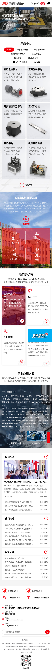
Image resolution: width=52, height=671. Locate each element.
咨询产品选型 (8, 25)
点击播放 (23, 25)
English (35, 4)
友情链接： (26, 640)
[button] (48, 437)
